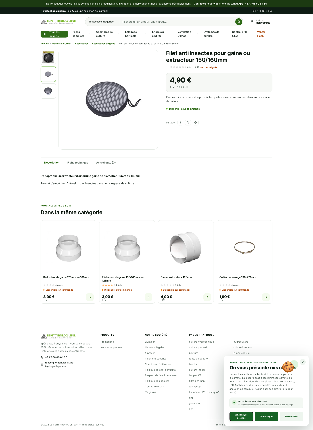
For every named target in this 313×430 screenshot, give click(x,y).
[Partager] (180, 122)
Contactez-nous (154, 386)
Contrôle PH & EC (239, 33)
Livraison (150, 341)
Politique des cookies (157, 380)
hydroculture (240, 341)
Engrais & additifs (158, 33)
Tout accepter (266, 416)
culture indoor (197, 369)
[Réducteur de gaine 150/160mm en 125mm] (127, 248)
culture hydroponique (201, 341)
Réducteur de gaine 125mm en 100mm (66, 277)
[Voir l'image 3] (48, 91)
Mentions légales (154, 347)
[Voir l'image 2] (48, 74)
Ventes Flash (261, 33)
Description (51, 162)
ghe (191, 397)
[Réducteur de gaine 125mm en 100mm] (68, 248)
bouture (193, 353)
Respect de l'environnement (161, 375)
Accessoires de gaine (103, 43)
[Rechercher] (238, 21)
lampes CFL (196, 375)
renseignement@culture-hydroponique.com (59, 364)
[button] (180, 67)
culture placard (198, 347)
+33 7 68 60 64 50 (261, 10)
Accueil (45, 43)
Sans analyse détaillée (241, 416)
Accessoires (81, 43)
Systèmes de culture (211, 33)
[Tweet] (188, 122)
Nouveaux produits (111, 347)
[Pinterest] (196, 122)
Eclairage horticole (131, 33)
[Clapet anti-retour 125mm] (186, 248)
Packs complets (78, 33)
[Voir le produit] (90, 297)
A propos (150, 353)
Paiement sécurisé (155, 358)
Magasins (150, 392)
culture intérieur (242, 347)
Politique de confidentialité (160, 369)
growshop (195, 386)
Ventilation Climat (184, 33)
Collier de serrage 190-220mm (237, 277)
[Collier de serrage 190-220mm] (244, 248)
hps (191, 409)
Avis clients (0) (106, 162)
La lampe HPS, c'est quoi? (204, 392)
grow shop (195, 403)
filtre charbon (197, 380)
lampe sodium (241, 353)
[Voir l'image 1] (48, 57)
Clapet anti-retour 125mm (176, 277)
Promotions (107, 341)
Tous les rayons (54, 34)
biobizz (193, 364)
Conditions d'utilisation (158, 364)
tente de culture (198, 358)
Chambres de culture (104, 33)
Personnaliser (292, 416)
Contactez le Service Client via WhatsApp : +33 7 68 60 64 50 (230, 3)
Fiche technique (77, 162)
